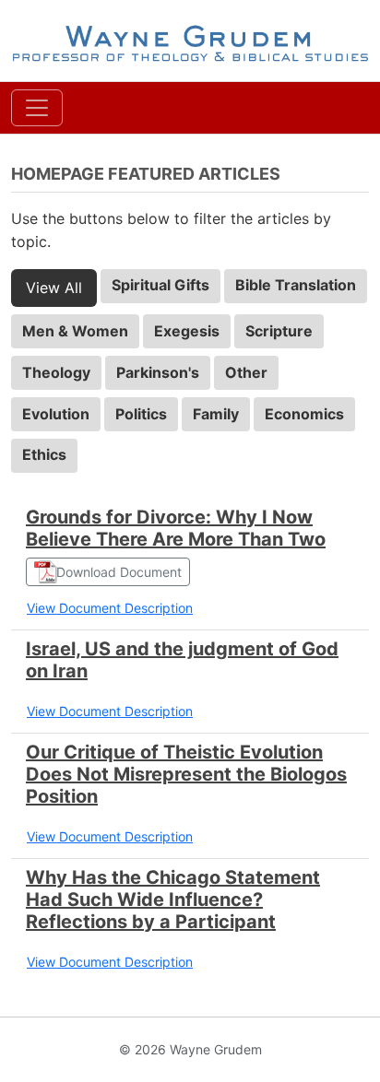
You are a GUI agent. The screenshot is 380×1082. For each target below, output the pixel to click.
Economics (304, 414)
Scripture (279, 331)
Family (216, 414)
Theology (56, 372)
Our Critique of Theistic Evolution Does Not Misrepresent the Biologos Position (186, 774)
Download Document (119, 572)
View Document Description (110, 608)
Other (246, 372)
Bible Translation (295, 285)
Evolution (55, 414)
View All (54, 287)
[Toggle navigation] (37, 107)
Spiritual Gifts (160, 285)
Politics (141, 414)
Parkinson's (157, 372)
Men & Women (75, 331)
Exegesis (187, 331)
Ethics (44, 454)
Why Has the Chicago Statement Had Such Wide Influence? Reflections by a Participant (173, 899)
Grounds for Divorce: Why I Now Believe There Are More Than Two (176, 528)
